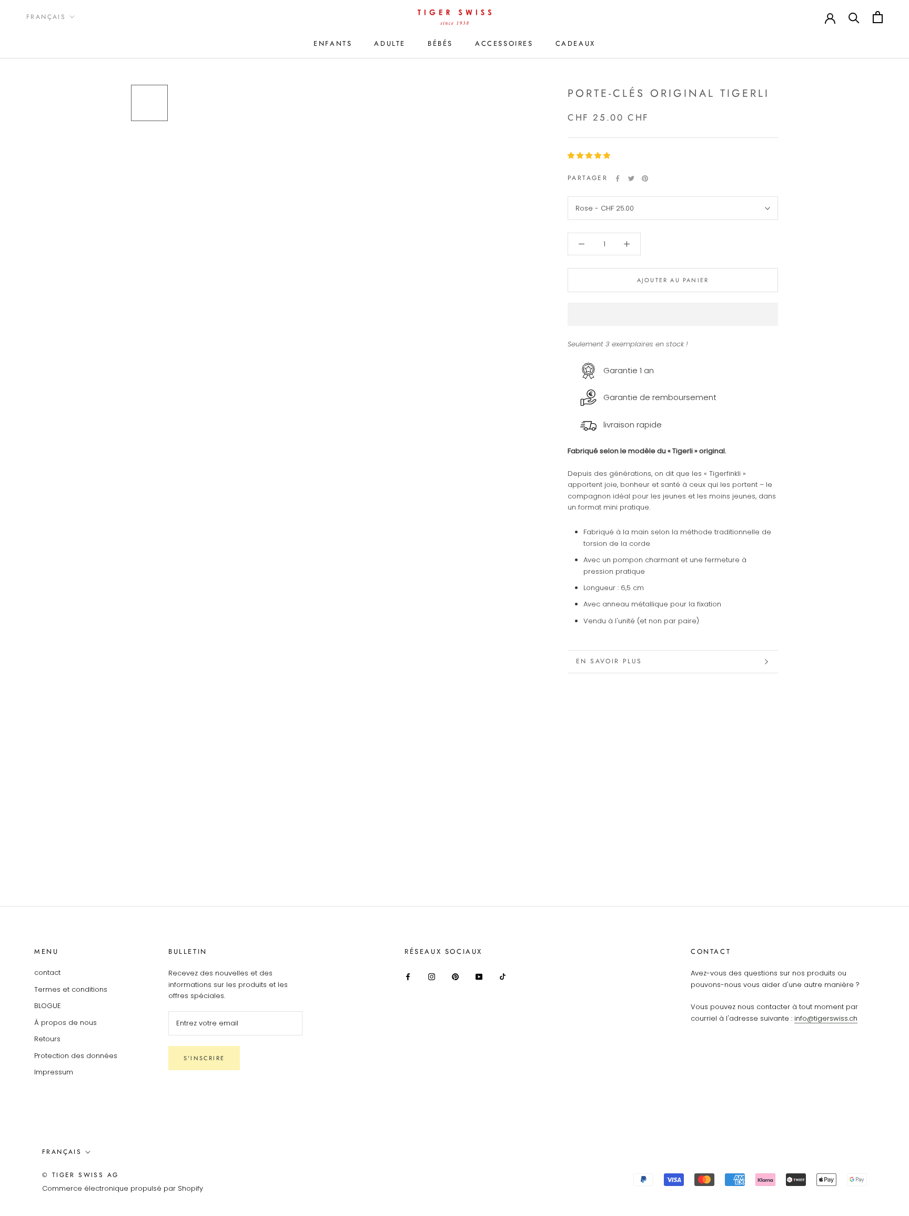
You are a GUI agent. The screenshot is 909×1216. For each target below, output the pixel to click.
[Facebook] (617, 178)
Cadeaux (575, 43)
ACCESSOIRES (504, 43)
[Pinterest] (645, 178)
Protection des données (75, 1056)
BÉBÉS (440, 43)
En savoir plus (609, 661)
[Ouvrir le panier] (878, 17)
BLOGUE (47, 1006)
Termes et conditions (70, 989)
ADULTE (390, 43)
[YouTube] (479, 976)
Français (46, 17)
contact (47, 973)
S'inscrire (204, 1058)
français (62, 1152)
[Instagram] (431, 976)
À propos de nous (65, 1023)
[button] (590, 156)
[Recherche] (854, 17)
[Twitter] (631, 178)
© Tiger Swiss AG (80, 1175)
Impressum (53, 1072)
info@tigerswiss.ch (825, 1018)
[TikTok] (502, 976)
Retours (47, 1039)
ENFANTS (333, 43)
